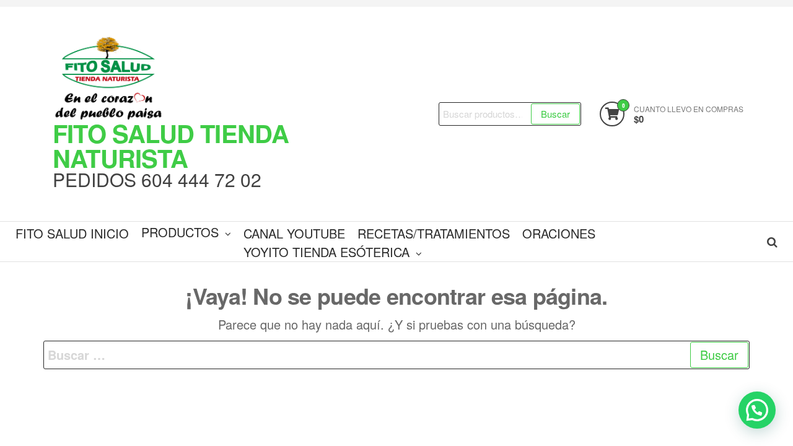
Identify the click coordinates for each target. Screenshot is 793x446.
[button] (757, 410)
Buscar (555, 113)
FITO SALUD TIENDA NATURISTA (171, 145)
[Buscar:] (396, 355)
